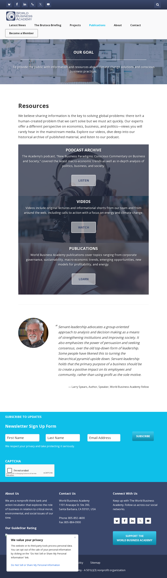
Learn (84, 279)
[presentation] (30, 470)
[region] (42, 552)
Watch (83, 227)
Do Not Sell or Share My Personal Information (35, 565)
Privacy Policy (13, 450)
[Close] (75, 537)
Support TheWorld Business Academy (134, 538)
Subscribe (143, 436)
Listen (83, 180)
